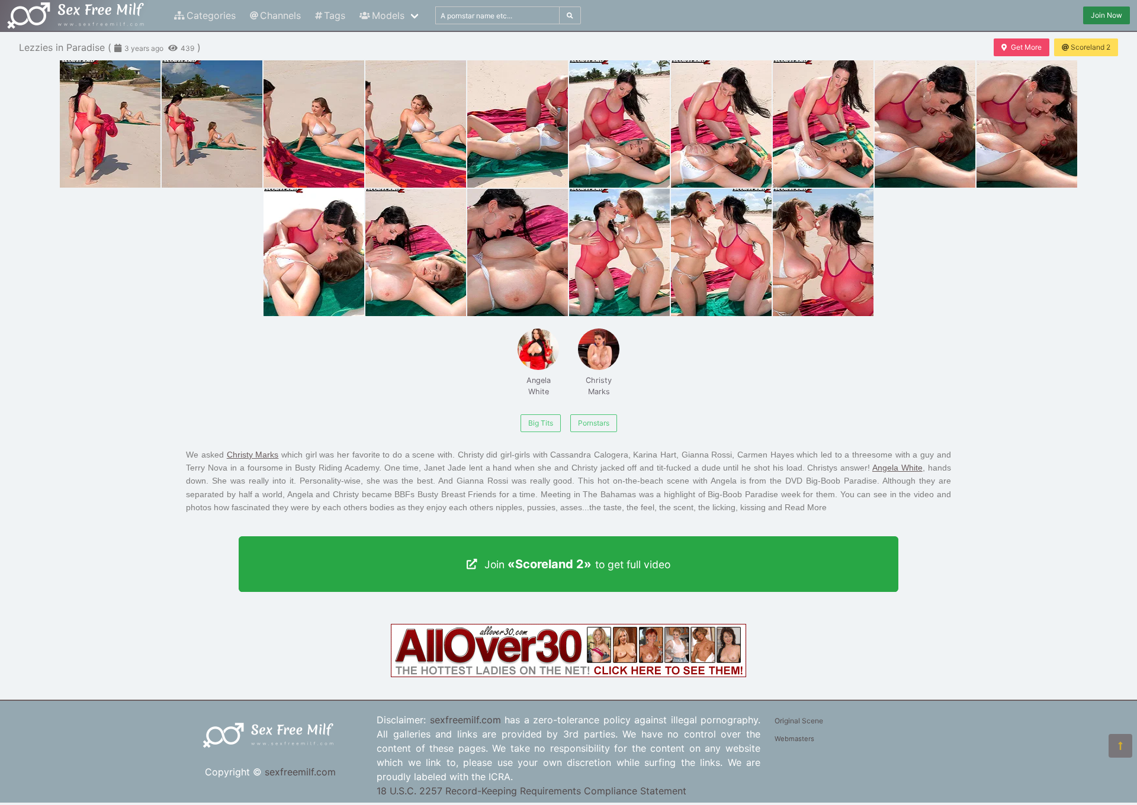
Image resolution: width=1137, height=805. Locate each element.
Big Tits (540, 422)
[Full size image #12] (517, 252)
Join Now (1106, 15)
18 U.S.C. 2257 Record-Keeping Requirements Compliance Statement (531, 791)
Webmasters (794, 739)
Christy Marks (599, 386)
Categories (211, 15)
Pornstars (593, 422)
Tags (334, 15)
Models (388, 15)
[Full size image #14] (721, 252)
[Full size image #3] (415, 124)
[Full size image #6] (721, 124)
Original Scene (799, 720)
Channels (280, 15)
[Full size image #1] (212, 124)
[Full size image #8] (925, 124)
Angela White (538, 386)
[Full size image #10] (314, 252)
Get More (1026, 47)
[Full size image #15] (823, 252)
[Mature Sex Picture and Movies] (568, 674)
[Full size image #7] (823, 124)
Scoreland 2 (1090, 47)
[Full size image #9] (1027, 124)
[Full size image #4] (517, 124)
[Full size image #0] (110, 124)
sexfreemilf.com (300, 772)
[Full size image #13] (619, 252)
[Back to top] (1120, 746)
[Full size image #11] (415, 252)
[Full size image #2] (314, 124)
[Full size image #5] (619, 124)
